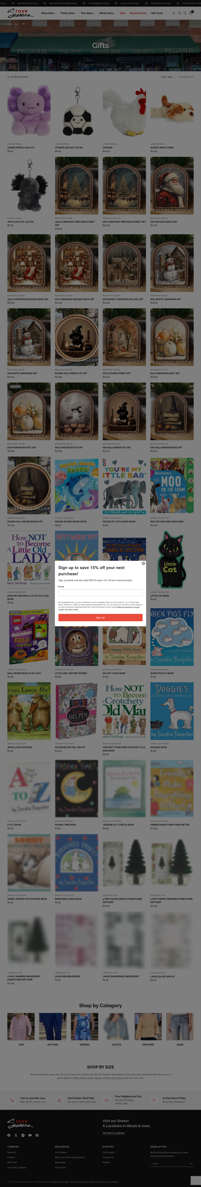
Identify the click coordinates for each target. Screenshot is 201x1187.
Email (61, 586)
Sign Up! (100, 617)
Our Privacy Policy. (72, 609)
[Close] (143, 563)
